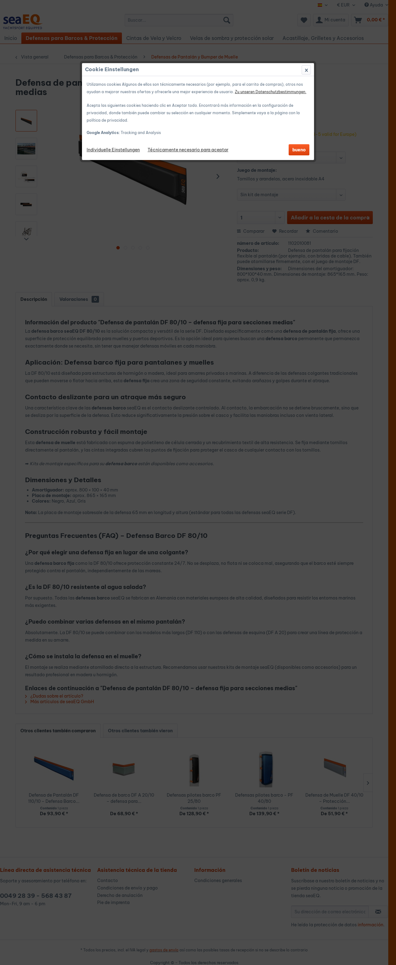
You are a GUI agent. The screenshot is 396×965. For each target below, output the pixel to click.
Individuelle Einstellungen (113, 150)
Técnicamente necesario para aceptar (188, 150)
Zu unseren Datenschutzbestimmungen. (270, 91)
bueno (299, 150)
